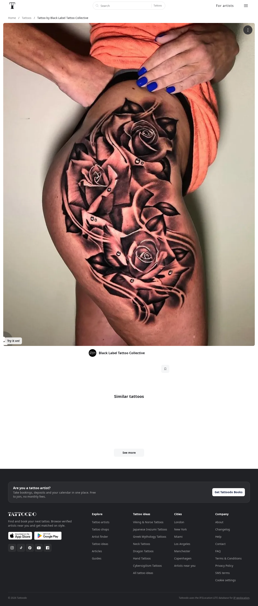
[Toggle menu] (246, 5)
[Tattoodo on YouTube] (39, 548)
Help (218, 537)
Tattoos (158, 5)
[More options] (247, 29)
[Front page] (12, 5)
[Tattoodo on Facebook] (48, 548)
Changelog (222, 529)
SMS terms (222, 573)
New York (180, 529)
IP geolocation (241, 598)
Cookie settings (225, 580)
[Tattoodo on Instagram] (12, 548)
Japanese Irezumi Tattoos (150, 529)
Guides (96, 558)
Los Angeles (182, 544)
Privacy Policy (224, 566)
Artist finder (100, 537)
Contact (220, 544)
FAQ (218, 551)
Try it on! (13, 341)
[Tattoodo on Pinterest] (30, 548)
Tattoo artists (100, 522)
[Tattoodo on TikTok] (21, 548)
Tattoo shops (100, 529)
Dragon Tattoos (143, 551)
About (219, 522)
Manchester (182, 551)
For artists (225, 5)
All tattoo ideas (143, 573)
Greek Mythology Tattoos (149, 537)
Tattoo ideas (100, 544)
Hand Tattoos (142, 558)
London (179, 522)
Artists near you (185, 566)
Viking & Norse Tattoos (148, 522)
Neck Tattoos (141, 544)
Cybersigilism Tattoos (147, 566)
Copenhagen (182, 558)
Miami (178, 537)
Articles (97, 551)
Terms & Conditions (228, 558)
